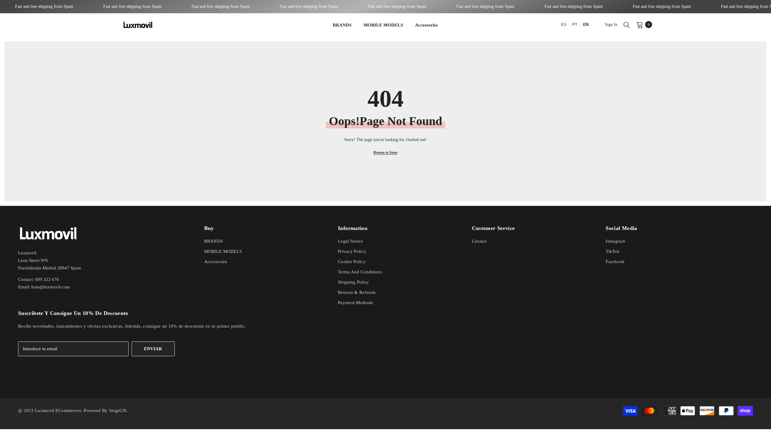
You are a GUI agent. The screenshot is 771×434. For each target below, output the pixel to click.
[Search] (627, 24)
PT (575, 25)
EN (585, 25)
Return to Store (385, 152)
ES (564, 25)
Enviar (153, 348)
